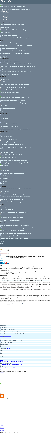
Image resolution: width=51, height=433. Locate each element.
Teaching (1, 203)
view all (8, 348)
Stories (1, 3)
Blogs (0, 239)
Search (8, 253)
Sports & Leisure (2, 166)
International (2, 93)
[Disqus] (25, 314)
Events (1, 39)
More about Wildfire (2, 372)
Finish (8, 250)
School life (1, 148)
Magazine (1, 243)
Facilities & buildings (3, 57)
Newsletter (1, 246)
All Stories (1, 4)
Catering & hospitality (3, 20)
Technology (1, 221)
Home (0, 251)
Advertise (1, 242)
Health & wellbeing (2, 75)
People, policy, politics (3, 130)
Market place (2, 241)
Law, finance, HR (2, 112)
